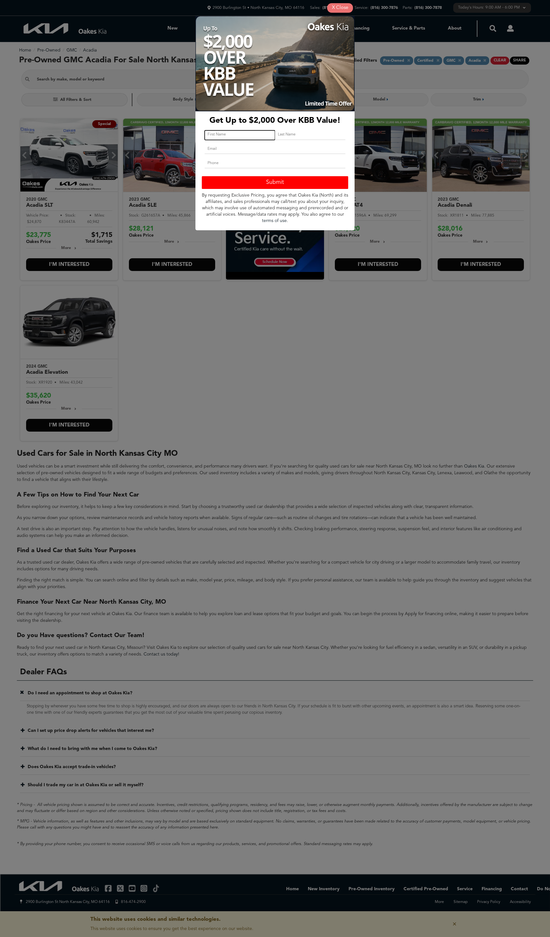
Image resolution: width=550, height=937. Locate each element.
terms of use (274, 221)
